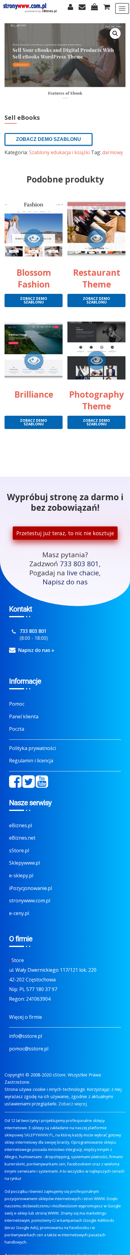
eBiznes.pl (20, 825)
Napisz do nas (65, 581)
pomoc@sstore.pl (28, 1048)
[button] (115, 33)
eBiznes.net (22, 837)
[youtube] (42, 781)
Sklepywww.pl (24, 862)
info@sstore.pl (25, 1036)
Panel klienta (23, 716)
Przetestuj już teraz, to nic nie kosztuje (65, 533)
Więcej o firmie (25, 1017)
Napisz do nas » (36, 650)
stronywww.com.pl (29, 900)
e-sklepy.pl (21, 875)
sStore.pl (19, 850)
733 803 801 (79, 563)
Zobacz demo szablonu (48, 139)
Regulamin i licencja (31, 760)
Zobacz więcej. (73, 1104)
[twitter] (28, 781)
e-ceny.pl (19, 913)
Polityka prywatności (32, 748)
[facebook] (15, 781)
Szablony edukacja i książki (59, 152)
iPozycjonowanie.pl (30, 888)
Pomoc (16, 704)
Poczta (16, 729)
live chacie (83, 572)
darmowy (112, 152)
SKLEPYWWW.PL (39, 1135)
